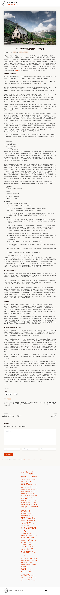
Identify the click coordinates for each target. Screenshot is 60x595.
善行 (22, 495)
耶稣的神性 (24, 564)
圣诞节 (23, 500)
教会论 (25, 540)
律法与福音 (28, 518)
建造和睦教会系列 (27, 513)
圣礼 (34, 496)
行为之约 (26, 569)
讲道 (31, 572)
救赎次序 (31, 535)
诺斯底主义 (24, 574)
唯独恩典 (35, 493)
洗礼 (30, 549)
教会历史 (30, 538)
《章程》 (46, 81)
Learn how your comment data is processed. (32, 459)
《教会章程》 (17, 70)
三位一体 (29, 472)
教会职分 (25, 52)
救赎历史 (24, 535)
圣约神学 (26, 498)
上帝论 (30, 474)
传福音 (28, 479)
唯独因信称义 (31, 491)
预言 (22, 580)
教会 (20, 52)
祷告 (29, 560)
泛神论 (23, 549)
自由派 (29, 564)
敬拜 (33, 540)
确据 (28, 558)
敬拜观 (24, 543)
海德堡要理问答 (28, 554)
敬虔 (29, 542)
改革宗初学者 (12, 2)
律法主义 (24, 520)
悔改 (23, 523)
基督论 (29, 502)
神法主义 (23, 560)
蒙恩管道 (24, 566)
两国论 (26, 476)
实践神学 (34, 507)
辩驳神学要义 (25, 576)
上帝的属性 (24, 474)
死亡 (33, 546)
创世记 (31, 484)
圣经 (34, 498)
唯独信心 (24, 491)
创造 (36, 484)
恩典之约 (32, 520)
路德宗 (29, 574)
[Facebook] (46, 590)
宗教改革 (25, 507)
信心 (31, 481)
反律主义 (35, 489)
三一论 (23, 472)
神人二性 (33, 558)
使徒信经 (34, 479)
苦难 (34, 564)
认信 (24, 572)
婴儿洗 (34, 504)
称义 (34, 560)
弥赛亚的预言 (25, 515)
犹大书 (23, 558)
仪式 (23, 479)
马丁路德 (28, 580)
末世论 (24, 546)
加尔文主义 (25, 487)
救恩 (31, 533)
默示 (35, 580)
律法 (31, 515)
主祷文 (35, 476)
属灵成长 (26, 511)
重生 (28, 577)
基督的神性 (24, 502)
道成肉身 (23, 577)
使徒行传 (24, 481)
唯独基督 (30, 493)
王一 (9, 398)
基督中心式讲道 (34, 500)
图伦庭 (27, 495)
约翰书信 (24, 562)
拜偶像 (34, 523)
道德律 (33, 575)
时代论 (31, 544)
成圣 (28, 523)
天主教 (34, 502)
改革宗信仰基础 (28, 529)
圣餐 (28, 500)
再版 (25, 484)
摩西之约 (27, 525)
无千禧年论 (24, 544)
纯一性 (30, 562)
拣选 (23, 525)
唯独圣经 (24, 493)
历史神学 (24, 489)
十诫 (33, 487)
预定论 (33, 577)
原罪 (30, 489)
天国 (23, 504)
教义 (35, 535)
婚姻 (28, 504)
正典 (29, 546)
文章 (14, 52)
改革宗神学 (24, 533)
